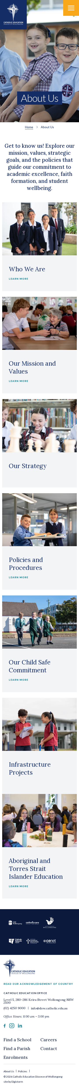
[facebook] (5, 1026)
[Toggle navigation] (71, 8)
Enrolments (16, 1057)
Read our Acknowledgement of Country (38, 984)
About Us (9, 1071)
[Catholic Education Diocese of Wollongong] (13, 14)
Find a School (17, 1039)
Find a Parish (17, 1048)
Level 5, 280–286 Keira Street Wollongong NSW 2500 (39, 1001)
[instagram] (11, 1027)
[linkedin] (20, 1026)
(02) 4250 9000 (15, 1008)
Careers (48, 1039)
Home (29, 127)
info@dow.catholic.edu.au (48, 1008)
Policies (23, 1071)
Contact (48, 1048)
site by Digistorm (13, 1081)
